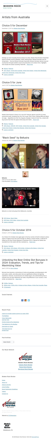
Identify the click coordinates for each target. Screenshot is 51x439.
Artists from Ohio (23, 250)
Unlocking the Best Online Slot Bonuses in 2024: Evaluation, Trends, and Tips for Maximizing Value (25, 262)
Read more (30, 64)
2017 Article (19, 126)
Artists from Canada (40, 126)
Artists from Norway (30, 128)
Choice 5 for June (11, 82)
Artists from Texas (20, 72)
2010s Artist (14, 285)
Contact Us (5, 393)
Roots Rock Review (25, 367)
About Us (4, 382)
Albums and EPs (6, 384)
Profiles (6, 283)
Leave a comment (8, 74)
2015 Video (13, 220)
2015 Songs (7, 218)
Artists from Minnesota (40, 70)
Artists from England (12, 250)
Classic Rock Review (25, 365)
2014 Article (21, 248)
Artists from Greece (28, 70)
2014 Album (14, 248)
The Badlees (5, 316)
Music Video (14, 218)
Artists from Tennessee (8, 72)
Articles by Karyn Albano (25, 285)
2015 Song (6, 220)
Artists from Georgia (18, 128)
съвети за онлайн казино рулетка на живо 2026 (15, 313)
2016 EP (13, 126)
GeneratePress (35, 437)
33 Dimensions (12, 415)
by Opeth (7, 326)
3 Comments (7, 287)
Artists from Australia (16, 70)
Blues (45, 285)
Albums (6, 68)
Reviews (10, 283)
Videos (4, 391)
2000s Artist (7, 285)
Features (10, 68)
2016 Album (7, 126)
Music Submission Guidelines (10, 389)
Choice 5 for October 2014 (16, 230)
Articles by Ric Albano (31, 248)
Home (3, 380)
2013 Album (7, 248)
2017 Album (7, 70)
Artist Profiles (5, 387)
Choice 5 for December (14, 25)
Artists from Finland (7, 128)
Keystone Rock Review (25, 369)
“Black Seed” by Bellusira (15, 137)
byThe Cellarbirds (10, 322)
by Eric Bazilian (9, 324)
